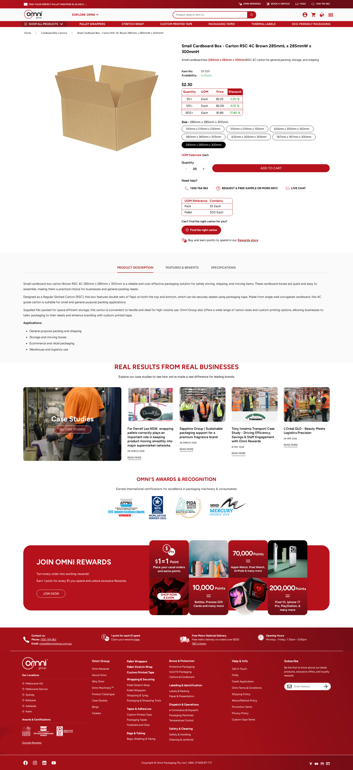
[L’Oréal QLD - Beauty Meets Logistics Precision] (307, 404)
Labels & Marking (179, 691)
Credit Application (243, 681)
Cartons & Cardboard (181, 676)
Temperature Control (181, 720)
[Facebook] (25, 763)
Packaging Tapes (222, 24)
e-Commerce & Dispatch (183, 710)
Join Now (51, 594)
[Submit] (251, 14)
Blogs (95, 706)
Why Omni (98, 681)
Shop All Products (43, 24)
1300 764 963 (323, 3)
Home (27, 33)
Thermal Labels (263, 24)
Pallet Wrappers (92, 24)
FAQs (303, 3)
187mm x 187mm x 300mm (294, 137)
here (137, 639)
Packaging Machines (181, 715)
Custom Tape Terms (243, 719)
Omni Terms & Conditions (247, 687)
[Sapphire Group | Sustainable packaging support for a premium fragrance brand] (203, 404)
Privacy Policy (240, 713)
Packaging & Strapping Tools (144, 700)
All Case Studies (72, 429)
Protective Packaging (182, 666)
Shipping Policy (241, 694)
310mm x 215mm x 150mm (247, 129)
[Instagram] (35, 763)
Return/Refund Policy (244, 700)
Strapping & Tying (137, 695)
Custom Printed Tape (176, 24)
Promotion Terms (242, 706)
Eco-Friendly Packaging (311, 24)
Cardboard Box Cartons (54, 33)
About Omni (99, 675)
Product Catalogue (103, 694)
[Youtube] (53, 763)
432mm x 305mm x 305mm (249, 137)
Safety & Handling (180, 734)
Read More (134, 457)
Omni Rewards (252, 3)
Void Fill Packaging (180, 671)
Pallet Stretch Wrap (139, 667)
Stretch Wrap (133, 24)
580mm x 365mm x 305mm (203, 137)
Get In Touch (239, 668)
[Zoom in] (165, 50)
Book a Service (280, 3)
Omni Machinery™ (103, 687)
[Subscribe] (325, 686)
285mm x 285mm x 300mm (203, 145)
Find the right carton (203, 230)
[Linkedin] (44, 763)
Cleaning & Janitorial (181, 739)
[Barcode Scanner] (330, 15)
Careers (96, 713)
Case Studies (99, 700)
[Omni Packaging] (35, 15)
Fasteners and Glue (138, 724)
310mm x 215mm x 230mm (203, 129)
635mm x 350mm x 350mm (291, 129)
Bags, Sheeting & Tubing (141, 738)
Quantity (188, 162)
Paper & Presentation (181, 696)
